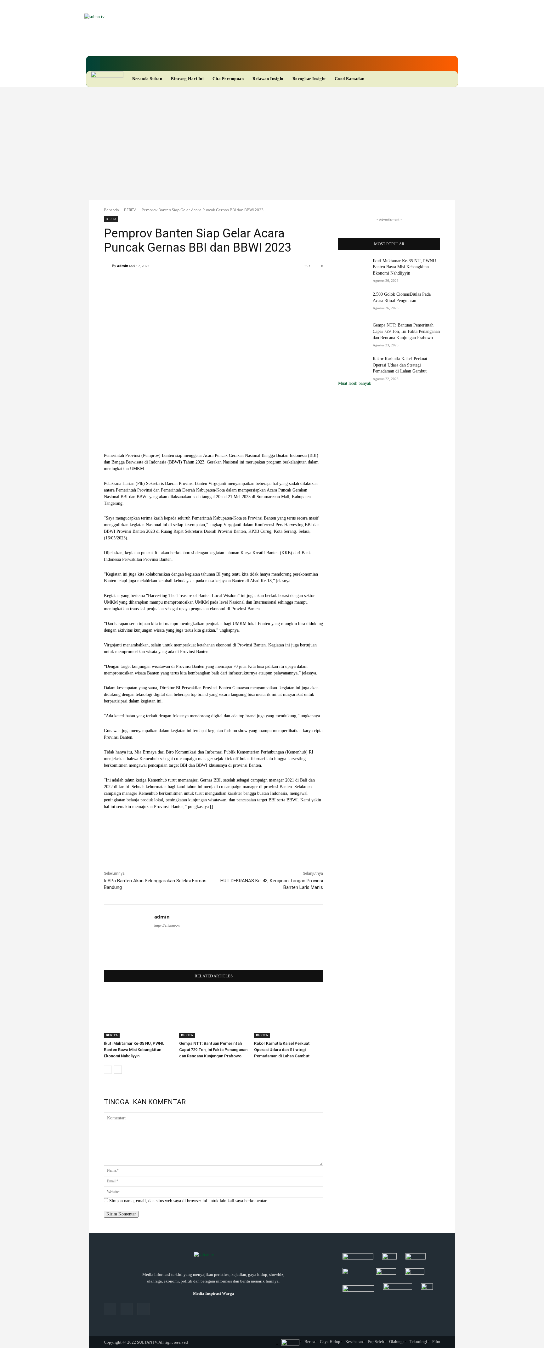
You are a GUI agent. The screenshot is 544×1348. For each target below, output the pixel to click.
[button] (93, 64)
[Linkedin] (239, 44)
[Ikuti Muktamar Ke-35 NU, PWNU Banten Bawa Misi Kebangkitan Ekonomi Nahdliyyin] (138, 1014)
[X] (250, 44)
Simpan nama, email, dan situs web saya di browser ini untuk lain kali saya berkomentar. (188, 1200)
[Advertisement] (272, 134)
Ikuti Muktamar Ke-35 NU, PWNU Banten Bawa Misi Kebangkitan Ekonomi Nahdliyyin (134, 1049)
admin (122, 265)
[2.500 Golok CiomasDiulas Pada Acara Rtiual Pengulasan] (353, 302)
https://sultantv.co (167, 926)
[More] (291, 282)
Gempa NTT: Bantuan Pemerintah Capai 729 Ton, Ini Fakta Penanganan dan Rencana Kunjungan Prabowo (213, 1049)
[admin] (108, 266)
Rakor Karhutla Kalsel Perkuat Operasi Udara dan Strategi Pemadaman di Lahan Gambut (282, 1049)
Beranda (111, 210)
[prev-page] (108, 1070)
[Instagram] (127, 1309)
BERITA (130, 210)
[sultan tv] (213, 1255)
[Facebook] (228, 44)
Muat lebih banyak (354, 383)
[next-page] (118, 1070)
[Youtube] (260, 44)
